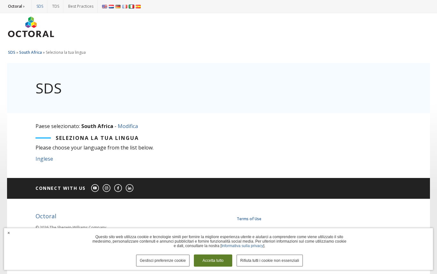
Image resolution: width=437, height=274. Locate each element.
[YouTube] (95, 188)
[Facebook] (118, 188)
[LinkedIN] (130, 188)
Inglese (44, 158)
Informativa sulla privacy (242, 246)
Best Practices (80, 6)
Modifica (128, 126)
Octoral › (16, 6)
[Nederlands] (111, 6)
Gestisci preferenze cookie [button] (163, 260)
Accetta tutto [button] (213, 260)
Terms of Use (249, 219)
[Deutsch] (118, 6)
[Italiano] (131, 6)
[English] (104, 6)
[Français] (125, 6)
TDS (55, 6)
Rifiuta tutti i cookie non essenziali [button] (269, 260)
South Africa (30, 52)
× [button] (8, 232)
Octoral (46, 216)
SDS (39, 6)
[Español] (138, 6)
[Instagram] (107, 188)
